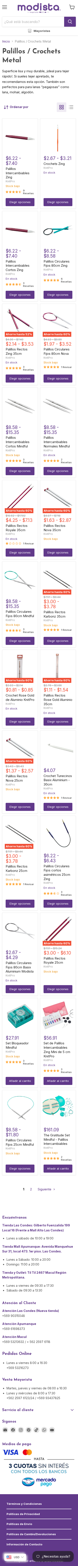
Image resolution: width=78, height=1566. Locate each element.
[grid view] (61, 107)
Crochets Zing (54, 164)
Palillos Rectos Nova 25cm (17, 778)
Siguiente (45, 1189)
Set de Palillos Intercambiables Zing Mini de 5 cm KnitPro (57, 1049)
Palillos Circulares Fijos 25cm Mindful (20, 1142)
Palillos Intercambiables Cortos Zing (17, 265)
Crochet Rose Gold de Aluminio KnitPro (20, 697)
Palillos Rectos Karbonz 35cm (54, 614)
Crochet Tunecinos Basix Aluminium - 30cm (58, 780)
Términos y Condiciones (24, 1503)
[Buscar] (70, 22)
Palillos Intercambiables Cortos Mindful (17, 441)
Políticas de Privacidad (23, 1514)
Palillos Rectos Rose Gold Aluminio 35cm (58, 699)
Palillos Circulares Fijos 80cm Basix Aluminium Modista (20, 967)
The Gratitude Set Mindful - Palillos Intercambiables (57, 1139)
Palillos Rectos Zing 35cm (17, 351)
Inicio (6, 41)
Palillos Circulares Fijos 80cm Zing (57, 263)
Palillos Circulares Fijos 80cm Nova (57, 351)
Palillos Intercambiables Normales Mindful (57, 441)
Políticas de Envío (19, 1524)
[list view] (71, 107)
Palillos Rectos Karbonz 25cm (17, 868)
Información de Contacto (24, 1544)
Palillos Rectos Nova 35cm (54, 528)
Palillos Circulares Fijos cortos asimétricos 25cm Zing (57, 872)
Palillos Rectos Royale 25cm (54, 960)
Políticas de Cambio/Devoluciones (31, 1534)
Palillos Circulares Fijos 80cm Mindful (20, 614)
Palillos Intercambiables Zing (17, 173)
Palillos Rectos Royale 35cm (17, 528)
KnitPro (10, 181)
